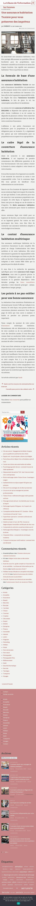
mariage (5, 879)
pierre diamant (31, 882)
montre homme (19, 879)
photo (14, 882)
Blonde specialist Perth (28, 869)
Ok (18, 903)
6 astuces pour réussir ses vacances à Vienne (19, 582)
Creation (5, 616)
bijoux (11, 869)
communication (15, 871)
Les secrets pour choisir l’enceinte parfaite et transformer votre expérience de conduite (22, 841)
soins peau (12, 892)
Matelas (12, 879)
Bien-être (6, 603)
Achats (5, 592)
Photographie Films (9, 658)
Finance (5, 629)
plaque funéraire (18, 884)
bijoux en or (17, 869)
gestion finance (11, 877)
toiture (32, 892)
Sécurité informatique (9, 665)
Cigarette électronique (7, 871)
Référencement (7, 660)
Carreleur (6, 608)
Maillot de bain (30, 877)
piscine (4, 884)
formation (4, 877)
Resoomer (31, 884)
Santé (4, 663)
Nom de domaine (8, 650)
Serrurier (5, 668)
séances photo (27, 892)
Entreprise (6, 626)
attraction (32, 866)
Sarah (7, 26)
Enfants (5, 624)
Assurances (6, 9)
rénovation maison (8, 888)
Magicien (6, 639)
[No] (34, 900)
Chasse (5, 610)
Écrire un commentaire (28, 28)
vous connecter (14, 400)
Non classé (6, 652)
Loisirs (5, 637)
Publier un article (8, 694)
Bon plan (5, 605)
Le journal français (7, 684)
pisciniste (10, 884)
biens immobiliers (27, 282)
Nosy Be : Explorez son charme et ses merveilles (17, 579)
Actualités (6, 595)
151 (6, 852)
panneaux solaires (6, 882)
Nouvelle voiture (29, 879)
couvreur (23, 871)
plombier (26, 884)
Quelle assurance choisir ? (19, 569)
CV (33, 871)
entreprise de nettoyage (26, 875)
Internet (5, 634)
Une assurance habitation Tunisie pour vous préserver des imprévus (17, 17)
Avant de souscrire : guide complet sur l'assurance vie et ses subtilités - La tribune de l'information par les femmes (19, 566)
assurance (6, 326)
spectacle (19, 892)
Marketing (6, 642)
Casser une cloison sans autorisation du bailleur (17, 464)
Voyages (5, 676)
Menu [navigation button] (33, 2)
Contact (5, 692)
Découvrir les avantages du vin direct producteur (17, 488)
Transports (6, 673)
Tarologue (6, 671)
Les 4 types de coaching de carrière (20, 802)
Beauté (5, 600)
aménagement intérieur (7, 866)
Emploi (5, 621)
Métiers (5, 644)
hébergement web (21, 877)
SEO (17, 888)
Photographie (7, 655)
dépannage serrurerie (11, 875)
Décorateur (6, 618)
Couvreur (6, 613)
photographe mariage (22, 882)
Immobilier (6, 631)
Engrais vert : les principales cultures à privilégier (17, 456)
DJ (2, 874)
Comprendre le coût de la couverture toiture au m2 (18, 527)
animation (19, 866)
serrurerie (27, 888)
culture (30, 872)
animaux (26, 866)
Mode (5, 647)
